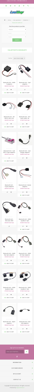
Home (5, 20)
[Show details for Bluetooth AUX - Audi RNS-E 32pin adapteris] (9, 139)
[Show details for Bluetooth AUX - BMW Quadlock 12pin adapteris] (24, 207)
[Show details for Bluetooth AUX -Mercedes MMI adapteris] (9, 207)
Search (17, 40)
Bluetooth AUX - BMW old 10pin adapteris (25, 254)
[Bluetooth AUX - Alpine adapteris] (9, 310)
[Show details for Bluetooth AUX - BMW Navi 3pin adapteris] (9, 241)
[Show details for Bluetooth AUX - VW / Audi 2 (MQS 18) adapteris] (24, 105)
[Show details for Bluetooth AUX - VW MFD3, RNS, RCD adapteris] (9, 105)
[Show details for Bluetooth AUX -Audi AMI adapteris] (24, 310)
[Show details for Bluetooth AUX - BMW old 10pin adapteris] (24, 241)
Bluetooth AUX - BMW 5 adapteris (9, 83)
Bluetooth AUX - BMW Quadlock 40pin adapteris (9, 289)
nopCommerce (20, 387)
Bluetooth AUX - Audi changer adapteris (24, 151)
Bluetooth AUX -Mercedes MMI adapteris (9, 220)
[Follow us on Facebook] (17, 356)
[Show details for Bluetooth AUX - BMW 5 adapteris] (9, 71)
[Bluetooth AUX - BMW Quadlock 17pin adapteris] (24, 276)
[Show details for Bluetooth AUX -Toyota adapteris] (9, 173)
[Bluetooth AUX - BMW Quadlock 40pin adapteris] (9, 276)
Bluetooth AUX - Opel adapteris (25, 83)
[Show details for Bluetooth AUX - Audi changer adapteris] (24, 139)
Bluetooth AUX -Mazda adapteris (25, 185)
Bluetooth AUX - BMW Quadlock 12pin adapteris (25, 220)
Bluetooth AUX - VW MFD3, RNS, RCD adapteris (9, 118)
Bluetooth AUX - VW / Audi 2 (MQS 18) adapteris (25, 118)
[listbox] (17, 29)
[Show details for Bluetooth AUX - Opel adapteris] (24, 71)
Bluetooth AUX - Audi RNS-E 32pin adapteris (9, 151)
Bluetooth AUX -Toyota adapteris (9, 185)
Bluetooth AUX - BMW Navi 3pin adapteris (9, 254)
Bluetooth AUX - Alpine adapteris (9, 322)
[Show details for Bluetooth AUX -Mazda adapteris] (24, 173)
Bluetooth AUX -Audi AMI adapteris (24, 322)
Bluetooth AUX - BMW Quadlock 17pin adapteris (25, 289)
